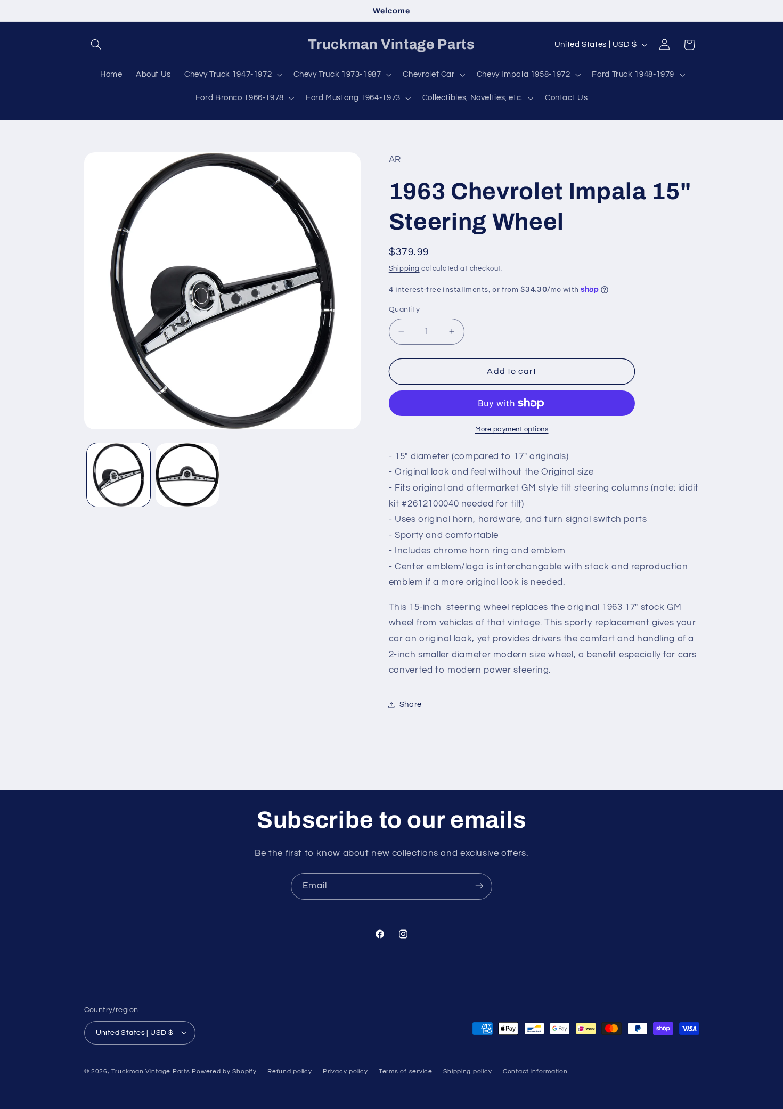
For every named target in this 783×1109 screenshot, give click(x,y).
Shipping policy (467, 1071)
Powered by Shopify (224, 1071)
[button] (96, 44)
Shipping (404, 268)
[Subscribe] (479, 886)
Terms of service (406, 1071)
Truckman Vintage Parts (150, 1071)
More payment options (512, 429)
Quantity (404, 309)
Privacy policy (345, 1071)
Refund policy (289, 1071)
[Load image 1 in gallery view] (118, 475)
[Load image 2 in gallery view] (187, 475)
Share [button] (410, 704)
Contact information (535, 1071)
